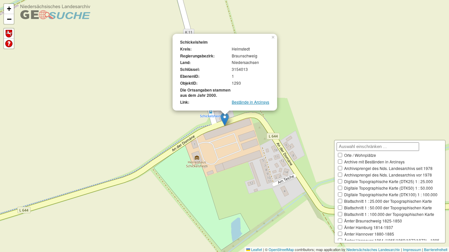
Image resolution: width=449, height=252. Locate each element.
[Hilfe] (9, 44)
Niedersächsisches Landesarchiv (373, 249)
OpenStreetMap (281, 249)
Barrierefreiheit (435, 249)
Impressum (412, 249)
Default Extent (9, 34)
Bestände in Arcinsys (250, 102)
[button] (225, 119)
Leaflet (256, 249)
